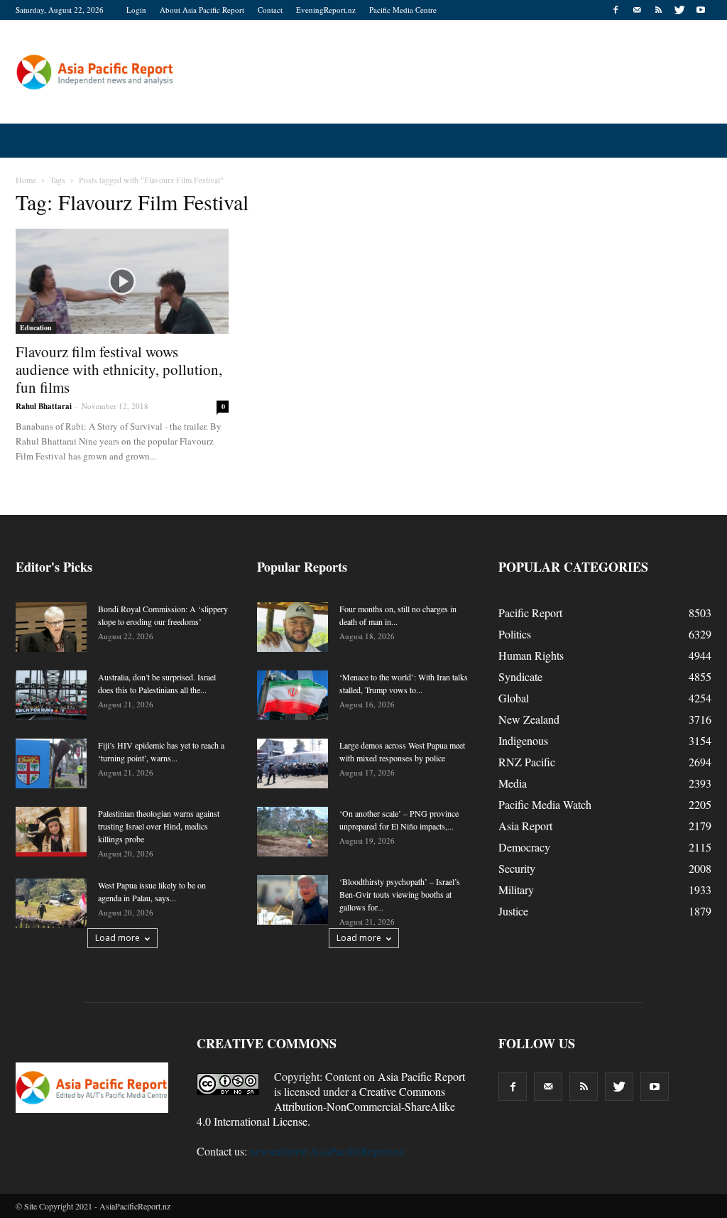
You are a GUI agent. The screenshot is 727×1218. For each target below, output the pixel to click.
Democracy (524, 846)
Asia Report (525, 825)
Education (36, 327)
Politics (514, 633)
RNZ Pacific (526, 761)
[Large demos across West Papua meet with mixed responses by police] (292, 763)
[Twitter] (679, 9)
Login (136, 9)
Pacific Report (530, 612)
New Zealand (528, 719)
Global (513, 697)
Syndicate (520, 676)
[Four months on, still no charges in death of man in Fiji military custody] (292, 627)
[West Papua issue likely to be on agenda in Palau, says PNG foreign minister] (51, 903)
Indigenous (523, 740)
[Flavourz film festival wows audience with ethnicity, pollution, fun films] (122, 281)
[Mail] (636, 9)
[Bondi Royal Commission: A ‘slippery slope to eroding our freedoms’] (51, 627)
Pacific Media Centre (403, 9)
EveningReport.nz (326, 9)
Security (516, 868)
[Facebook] (615, 9)
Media (512, 783)
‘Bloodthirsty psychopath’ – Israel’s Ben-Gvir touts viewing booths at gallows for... (399, 894)
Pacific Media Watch (544, 804)
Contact (270, 9)
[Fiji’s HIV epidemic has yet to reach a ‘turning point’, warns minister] (51, 763)
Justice (513, 910)
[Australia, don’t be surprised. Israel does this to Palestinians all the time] (51, 695)
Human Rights (531, 655)
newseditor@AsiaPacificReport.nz (327, 1150)
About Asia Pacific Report (202, 9)
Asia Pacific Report (421, 1076)
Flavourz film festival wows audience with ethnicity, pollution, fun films (119, 369)
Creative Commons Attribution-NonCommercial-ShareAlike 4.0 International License (326, 1106)
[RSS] (658, 9)
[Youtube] (700, 9)
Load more (117, 938)
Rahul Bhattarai (44, 406)
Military (516, 889)
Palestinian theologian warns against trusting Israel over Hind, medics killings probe (158, 826)
